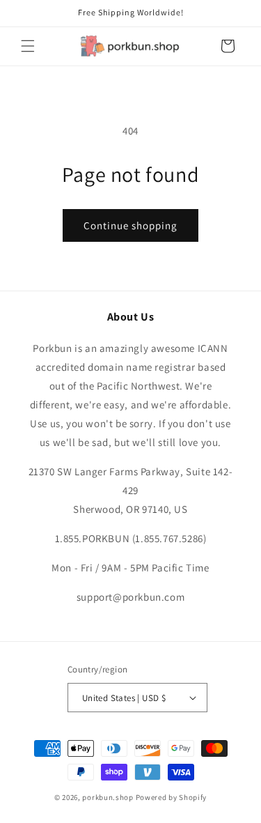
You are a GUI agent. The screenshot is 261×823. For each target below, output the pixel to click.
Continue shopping (130, 225)
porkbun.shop (107, 797)
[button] (28, 46)
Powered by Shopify (171, 797)
